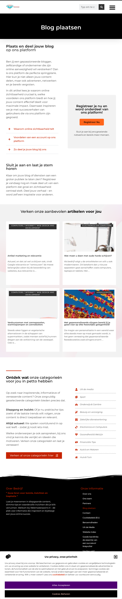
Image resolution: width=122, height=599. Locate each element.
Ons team (87, 498)
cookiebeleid (58, 574)
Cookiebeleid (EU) (91, 517)
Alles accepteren (61, 585)
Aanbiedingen (104, 292)
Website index (89, 532)
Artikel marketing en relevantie (24, 255)
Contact (86, 513)
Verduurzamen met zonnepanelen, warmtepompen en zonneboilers (26, 323)
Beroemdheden (90, 522)
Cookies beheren (61, 594)
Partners (87, 503)
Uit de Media (89, 527)
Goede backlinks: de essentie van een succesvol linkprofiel (91, 541)
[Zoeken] (101, 7)
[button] (115, 556)
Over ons (87, 494)
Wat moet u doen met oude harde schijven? (88, 255)
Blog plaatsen (89, 508)
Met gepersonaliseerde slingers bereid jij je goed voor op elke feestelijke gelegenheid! (87, 323)
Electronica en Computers (97, 226)
